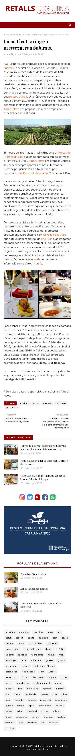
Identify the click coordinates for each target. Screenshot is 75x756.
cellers (65, 637)
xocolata (53, 722)
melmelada (32, 688)
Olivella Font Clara (54, 235)
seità (19, 711)
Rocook (60, 705)
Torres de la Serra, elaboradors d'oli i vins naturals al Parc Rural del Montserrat (43, 447)
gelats (26, 666)
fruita (36, 403)
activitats (24, 403)
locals (8, 683)
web (36, 259)
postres (32, 700)
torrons (36, 717)
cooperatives (35, 643)
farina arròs (37, 654)
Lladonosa (37, 677)
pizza (64, 694)
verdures (9, 722)
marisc (57, 683)
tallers (55, 711)
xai (43, 722)
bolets (30, 637)
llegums (52, 677)
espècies (22, 654)
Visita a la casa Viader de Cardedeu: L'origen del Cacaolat (44, 462)
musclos (60, 688)
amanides (24, 632)
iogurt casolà (28, 671)
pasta (17, 694)
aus (59, 632)
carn (55, 637)
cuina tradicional (32, 649)
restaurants (45, 705)
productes (61, 403)
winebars (32, 722)
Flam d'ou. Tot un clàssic (33, 574)
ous (7, 694)
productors (15, 34)
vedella (62, 717)
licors (24, 677)
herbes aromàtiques (44, 666)
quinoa (9, 705)
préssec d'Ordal (18, 96)
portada (19, 700)
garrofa (62, 660)
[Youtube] (37, 499)
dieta (47, 649)
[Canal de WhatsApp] (53, 499)
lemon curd (11, 677)
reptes (31, 705)
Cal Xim (49, 173)
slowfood (31, 711)
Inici (6, 34)
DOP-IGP (59, 649)
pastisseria (30, 694)
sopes (44, 711)
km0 (42, 671)
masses (9, 688)
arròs (50, 632)
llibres (64, 677)
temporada (21, 717)
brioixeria (43, 637)
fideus (51, 654)
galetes (49, 660)
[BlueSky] (30, 499)
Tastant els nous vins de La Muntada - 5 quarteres (41, 605)
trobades (49, 717)
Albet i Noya (11, 109)
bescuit (19, 637)
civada (21, 643)
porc (7, 700)
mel (20, 688)
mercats (47, 403)
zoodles (9, 728)
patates (44, 694)
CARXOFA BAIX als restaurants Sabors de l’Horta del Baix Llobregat (42, 477)
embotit (9, 654)
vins (21, 722)
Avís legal (43, 749)
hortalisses (11, 671)
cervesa (9, 643)
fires (61, 654)
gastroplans (11, 666)
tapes (8, 717)
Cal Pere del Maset (30, 173)
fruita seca (36, 660)
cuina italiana (12, 649)
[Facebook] (45, 499)
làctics (52, 671)
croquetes (52, 643)
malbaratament (42, 683)
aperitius (38, 632)
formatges (10, 660)
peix (55, 694)
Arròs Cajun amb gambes (34, 588)
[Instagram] (22, 499)
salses (8, 711)
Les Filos (46, 239)
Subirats (9, 68)
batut (8, 637)
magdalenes (23, 683)
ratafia (20, 705)
